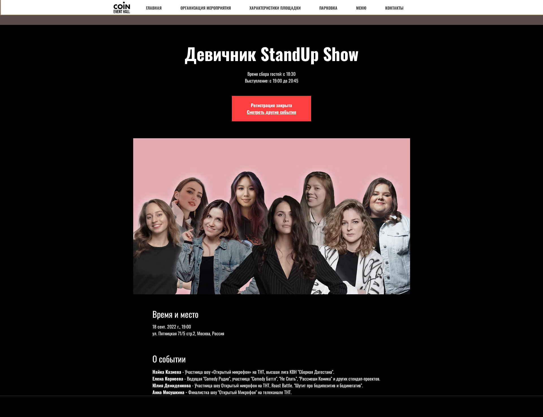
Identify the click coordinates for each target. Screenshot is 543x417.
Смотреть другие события (271, 112)
